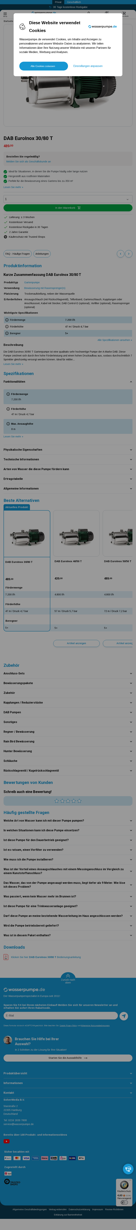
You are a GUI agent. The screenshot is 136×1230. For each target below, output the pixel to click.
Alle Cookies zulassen (43, 66)
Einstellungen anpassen (88, 66)
